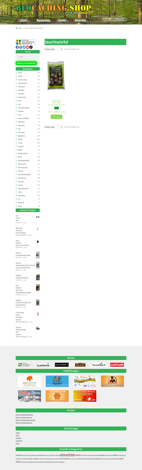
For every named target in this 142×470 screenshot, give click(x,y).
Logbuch (21, 146)
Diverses (21, 111)
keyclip (107, 455)
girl (82, 455)
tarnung (120, 458)
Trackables (21, 195)
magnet (18, 438)
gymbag (90, 455)
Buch (19, 101)
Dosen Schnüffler (23, 118)
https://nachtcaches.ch (24, 423)
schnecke (19, 441)
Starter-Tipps (22, 80)
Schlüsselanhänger (24, 174)
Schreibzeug (22, 178)
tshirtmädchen (49, 462)
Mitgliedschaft (22, 153)
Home (20, 28)
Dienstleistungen (23, 108)
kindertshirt (19, 458)
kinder (115, 455)
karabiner (102, 455)
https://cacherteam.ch (24, 417)
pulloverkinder (73, 458)
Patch (20, 72)
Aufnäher (21, 94)
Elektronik (21, 122)
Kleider (20, 139)
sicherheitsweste (111, 458)
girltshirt (85, 455)
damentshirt (33, 455)
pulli (61, 459)
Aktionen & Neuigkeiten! (26, 63)
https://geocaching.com (24, 415)
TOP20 (20, 76)
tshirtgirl (36, 462)
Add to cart (56, 117)
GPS (19, 129)
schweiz (104, 458)
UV (19, 199)
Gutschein (21, 132)
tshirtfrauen (31, 462)
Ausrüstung (22, 97)
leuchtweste (25, 458)
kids (111, 455)
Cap (19, 104)
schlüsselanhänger (96, 459)
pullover (67, 458)
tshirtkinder (42, 462)
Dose (19, 115)
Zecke (20, 206)
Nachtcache (22, 164)
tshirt (18, 461)
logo (30, 459)
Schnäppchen (22, 83)
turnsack (55, 462)
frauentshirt (52, 455)
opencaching (56, 458)
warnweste (61, 462)
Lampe (20, 143)
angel (18, 433)
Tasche (20, 185)
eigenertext (41, 455)
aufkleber (19, 455)
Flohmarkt (21, 86)
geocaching (67, 455)
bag (24, 455)
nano (17, 435)
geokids (78, 455)
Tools (20, 192)
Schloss (20, 171)
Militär (20, 150)
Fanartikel (21, 125)
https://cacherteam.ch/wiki (25, 420)
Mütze (20, 157)
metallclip (36, 459)
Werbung (21, 202)
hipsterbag (96, 455)
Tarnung (21, 181)
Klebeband (21, 136)
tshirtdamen (24, 462)
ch (25, 455)
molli (18, 443)
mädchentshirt (48, 458)
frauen (46, 455)
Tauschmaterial (23, 188)
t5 (116, 459)
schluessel (86, 459)
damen (28, 455)
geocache (57, 455)
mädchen (41, 458)
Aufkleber (21, 90)
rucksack (80, 459)
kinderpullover (122, 455)
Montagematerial (23, 160)
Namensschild (22, 167)
